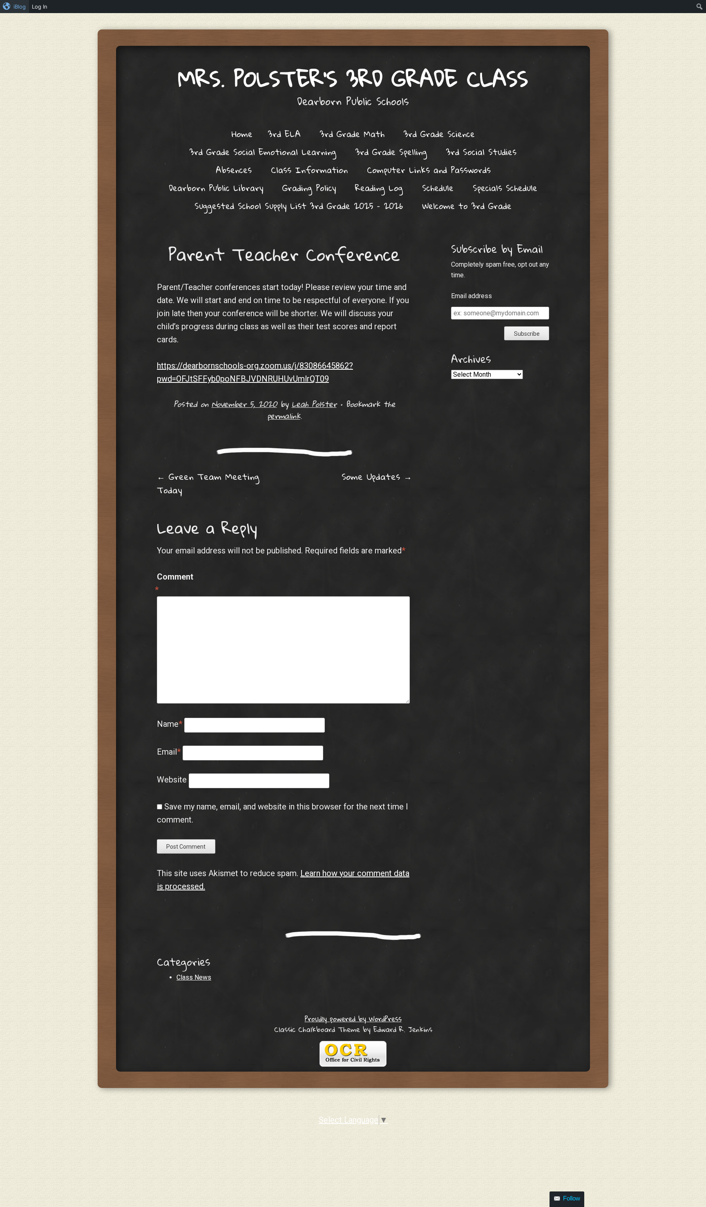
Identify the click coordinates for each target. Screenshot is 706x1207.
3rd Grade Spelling (391, 152)
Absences (234, 170)
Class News (193, 977)
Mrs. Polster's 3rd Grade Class (353, 78)
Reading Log (379, 188)
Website (172, 779)
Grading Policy (309, 188)
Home (242, 134)
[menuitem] (14, 6)
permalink (283, 416)
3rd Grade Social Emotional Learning (263, 152)
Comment (174, 583)
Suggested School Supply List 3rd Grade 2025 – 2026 (298, 206)
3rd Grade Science (439, 134)
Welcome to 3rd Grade (467, 206)
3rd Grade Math (352, 134)
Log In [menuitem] (39, 6)
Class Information (309, 170)
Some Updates (377, 476)
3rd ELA (284, 134)
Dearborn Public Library (216, 188)
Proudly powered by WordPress (353, 1018)
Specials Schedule (505, 188)
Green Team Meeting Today (208, 483)
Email (169, 752)
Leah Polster (314, 404)
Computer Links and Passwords (429, 170)
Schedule (438, 188)
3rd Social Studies (481, 152)
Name (169, 724)
